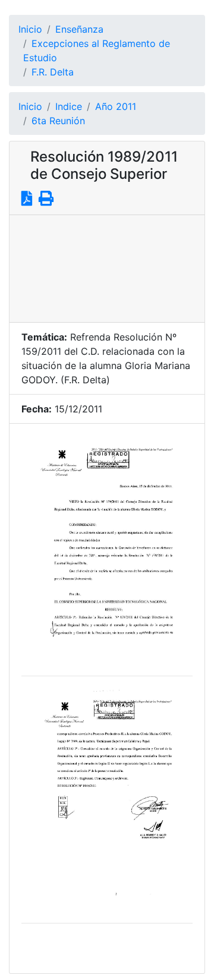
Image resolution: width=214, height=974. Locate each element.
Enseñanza (79, 29)
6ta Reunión (58, 121)
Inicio (30, 29)
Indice (68, 106)
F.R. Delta (53, 72)
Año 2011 (115, 106)
